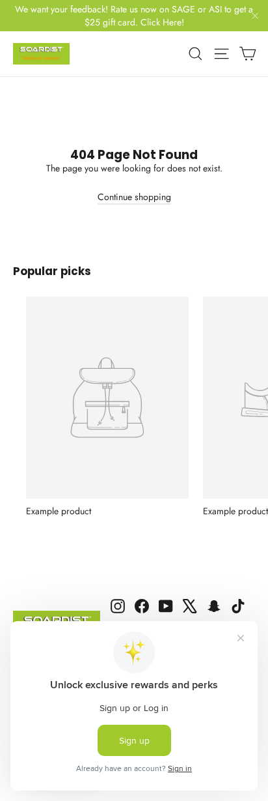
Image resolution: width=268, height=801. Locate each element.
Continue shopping (134, 196)
